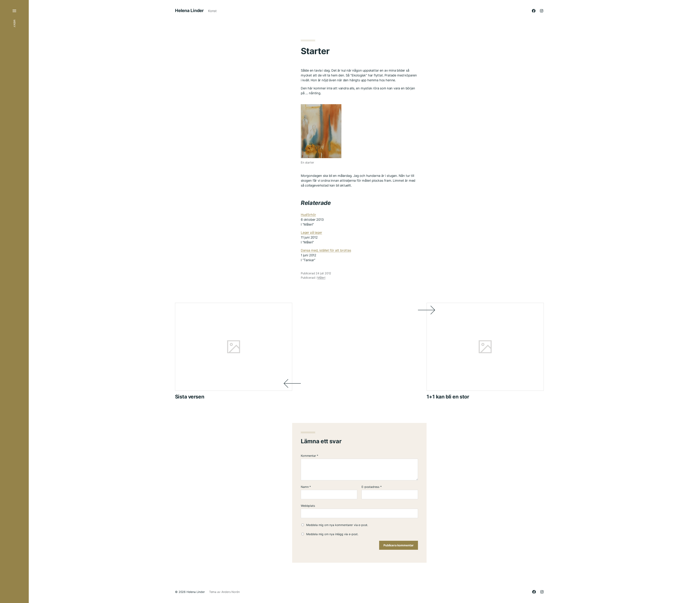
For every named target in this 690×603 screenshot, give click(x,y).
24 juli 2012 (323, 273)
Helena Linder (189, 10)
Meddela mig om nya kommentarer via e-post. (337, 525)
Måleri (321, 277)
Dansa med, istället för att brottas (326, 250)
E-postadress (372, 487)
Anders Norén (230, 592)
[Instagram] (542, 11)
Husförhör (308, 215)
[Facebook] (534, 11)
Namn (306, 487)
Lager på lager (311, 232)
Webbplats (308, 505)
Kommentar (309, 455)
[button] (14, 301)
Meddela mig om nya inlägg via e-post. (332, 534)
